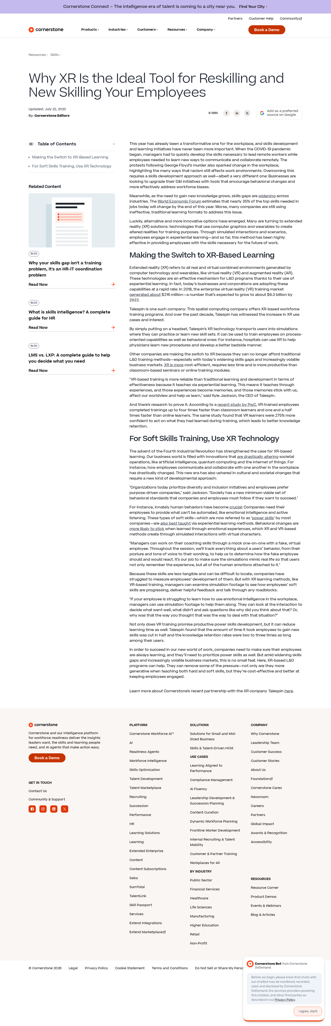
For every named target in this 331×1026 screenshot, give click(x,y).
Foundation (260, 779)
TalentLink (137, 896)
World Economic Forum (179, 201)
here (288, 691)
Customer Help (261, 18)
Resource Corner (265, 887)
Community (289, 18)
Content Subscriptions (147, 869)
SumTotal (137, 887)
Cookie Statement (130, 968)
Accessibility (261, 842)
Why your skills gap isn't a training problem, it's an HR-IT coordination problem (69, 195)
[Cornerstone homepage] (72, 725)
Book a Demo (266, 30)
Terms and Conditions (170, 968)
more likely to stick (146, 529)
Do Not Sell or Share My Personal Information (232, 968)
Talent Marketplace (145, 788)
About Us (258, 770)
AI (131, 742)
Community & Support (47, 799)
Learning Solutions (144, 833)
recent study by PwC (237, 404)
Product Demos (264, 896)
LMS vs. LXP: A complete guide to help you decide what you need (68, 345)
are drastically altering (258, 456)
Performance (140, 815)
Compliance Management (211, 780)
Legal (73, 968)
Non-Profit (198, 943)
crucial (235, 507)
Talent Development (146, 779)
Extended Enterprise (146, 851)
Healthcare (199, 898)
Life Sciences (201, 907)
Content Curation (204, 812)
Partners (235, 18)
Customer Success (266, 752)
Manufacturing (202, 916)
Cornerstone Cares (266, 788)
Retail (195, 934)
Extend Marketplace (146, 932)
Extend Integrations (145, 923)
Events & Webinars (266, 905)
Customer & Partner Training (213, 854)
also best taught (175, 523)
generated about (145, 294)
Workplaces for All (205, 863)
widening (267, 196)
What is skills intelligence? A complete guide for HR (69, 302)
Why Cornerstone (265, 733)
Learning (136, 842)
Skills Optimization (144, 770)
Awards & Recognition (269, 833)
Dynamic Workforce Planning (214, 821)
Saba (133, 878)
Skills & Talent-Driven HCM (211, 748)
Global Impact (262, 824)
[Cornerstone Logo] (46, 29)
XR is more (174, 365)
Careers (257, 806)
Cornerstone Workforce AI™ (151, 733)
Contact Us (38, 791)
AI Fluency (198, 789)
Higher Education (204, 925)
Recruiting (138, 797)
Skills (54, 55)
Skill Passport (140, 905)
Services (136, 914)
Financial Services (205, 889)
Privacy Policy (96, 968)
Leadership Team (265, 742)
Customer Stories (265, 761)
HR (131, 824)
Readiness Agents (144, 752)
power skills (263, 518)
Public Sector (201, 880)
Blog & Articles (263, 914)
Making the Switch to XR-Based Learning (70, 157)
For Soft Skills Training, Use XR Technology (71, 166)
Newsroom (259, 797)
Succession (138, 806)
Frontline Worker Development (215, 830)
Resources (37, 55)
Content (136, 860)
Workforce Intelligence (148, 761)
